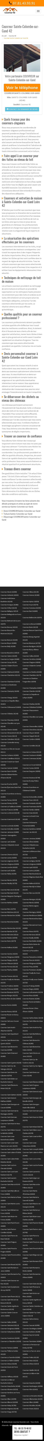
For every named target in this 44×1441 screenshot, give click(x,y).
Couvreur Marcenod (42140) (10, 890)
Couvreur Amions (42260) (31, 595)
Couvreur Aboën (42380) (9, 592)
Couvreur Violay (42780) (8, 1405)
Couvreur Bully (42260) (8, 646)
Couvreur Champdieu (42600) (32, 688)
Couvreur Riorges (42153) (9, 995)
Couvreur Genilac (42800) (31, 810)
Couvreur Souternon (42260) (10, 1338)
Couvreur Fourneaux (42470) (32, 806)
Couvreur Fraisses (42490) (9, 810)
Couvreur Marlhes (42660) (9, 902)
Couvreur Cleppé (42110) (31, 736)
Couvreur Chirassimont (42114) (11, 733)
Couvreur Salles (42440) (8, 1322)
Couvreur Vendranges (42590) (33, 1386)
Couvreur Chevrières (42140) (32, 730)
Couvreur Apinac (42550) (31, 601)
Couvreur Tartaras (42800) (9, 1348)
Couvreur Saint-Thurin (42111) (10, 1296)
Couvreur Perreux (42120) (9, 967)
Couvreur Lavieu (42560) (9, 858)
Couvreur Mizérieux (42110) (10, 912)
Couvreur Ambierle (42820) (9, 595)
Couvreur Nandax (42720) (9, 931)
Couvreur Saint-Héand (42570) (32, 1127)
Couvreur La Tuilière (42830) (10, 1360)
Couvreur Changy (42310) (9, 697)
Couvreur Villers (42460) (30, 1402)
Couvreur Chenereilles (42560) (33, 726)
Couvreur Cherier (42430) (9, 730)
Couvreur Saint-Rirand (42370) (10, 1264)
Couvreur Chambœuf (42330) (10, 681)
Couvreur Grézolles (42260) (10, 829)
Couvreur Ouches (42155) (9, 954)
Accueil (4, 36)
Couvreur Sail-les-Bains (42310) (33, 1018)
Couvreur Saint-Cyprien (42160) (11, 1063)
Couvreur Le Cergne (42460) (10, 659)
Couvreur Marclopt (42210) (9, 893)
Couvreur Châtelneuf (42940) (32, 707)
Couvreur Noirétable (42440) (32, 941)
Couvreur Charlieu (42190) (31, 704)
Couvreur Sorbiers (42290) (31, 1332)
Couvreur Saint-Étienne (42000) (33, 1082)
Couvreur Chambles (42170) (32, 675)
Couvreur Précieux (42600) (9, 989)
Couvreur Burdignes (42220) (32, 646)
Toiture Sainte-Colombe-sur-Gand (18, 514)
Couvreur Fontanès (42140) (32, 803)
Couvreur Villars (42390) (8, 1399)
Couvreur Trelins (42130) (31, 1357)
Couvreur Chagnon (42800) (31, 662)
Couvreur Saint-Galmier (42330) (11, 1095)
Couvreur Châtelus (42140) (9, 713)
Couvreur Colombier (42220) (10, 739)
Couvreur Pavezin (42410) (31, 960)
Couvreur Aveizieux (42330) (32, 608)
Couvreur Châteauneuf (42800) (11, 707)
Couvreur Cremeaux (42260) (32, 758)
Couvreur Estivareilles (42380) (32, 797)
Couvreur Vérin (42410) (30, 1389)
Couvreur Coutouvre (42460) (32, 755)
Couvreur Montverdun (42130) (11, 928)
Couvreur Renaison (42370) (10, 992)
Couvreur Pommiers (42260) (32, 970)
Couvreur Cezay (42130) (8, 662)
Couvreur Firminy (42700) (9, 803)
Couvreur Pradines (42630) (9, 986)
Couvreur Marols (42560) (31, 902)
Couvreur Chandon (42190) (31, 691)
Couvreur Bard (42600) (30, 611)
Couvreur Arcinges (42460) (9, 605)
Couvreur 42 (12, 36)
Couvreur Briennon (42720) (31, 643)
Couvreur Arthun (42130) (9, 608)
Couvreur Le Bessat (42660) (32, 624)
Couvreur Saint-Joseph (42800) (33, 1149)
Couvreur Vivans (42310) (31, 1408)
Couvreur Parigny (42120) (9, 960)
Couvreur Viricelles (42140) (31, 1405)
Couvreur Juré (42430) (8, 842)
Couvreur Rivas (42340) (30, 995)
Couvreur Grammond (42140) (10, 819)
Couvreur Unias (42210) (30, 1360)
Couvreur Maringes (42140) (32, 899)
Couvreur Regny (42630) (31, 989)
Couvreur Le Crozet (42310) (32, 765)
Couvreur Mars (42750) (8, 909)
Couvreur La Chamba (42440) (32, 672)
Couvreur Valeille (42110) (31, 1370)
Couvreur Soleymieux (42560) (10, 1332)
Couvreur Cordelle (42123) (31, 746)
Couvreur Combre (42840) (31, 739)
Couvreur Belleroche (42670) (32, 617)
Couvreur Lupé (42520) (30, 867)
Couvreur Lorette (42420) (9, 867)
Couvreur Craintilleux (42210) (10, 758)
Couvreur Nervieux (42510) (31, 934)
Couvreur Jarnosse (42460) (10, 832)
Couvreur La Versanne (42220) (32, 1396)
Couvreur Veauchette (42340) (10, 1386)
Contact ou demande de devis (22, 109)
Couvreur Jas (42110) (30, 832)
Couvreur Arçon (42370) (30, 605)
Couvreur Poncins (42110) (9, 976)
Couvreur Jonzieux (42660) (31, 838)
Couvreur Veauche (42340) (31, 1383)
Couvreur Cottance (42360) (10, 755)
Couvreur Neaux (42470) (30, 931)
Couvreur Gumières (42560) (32, 829)
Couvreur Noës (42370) (8, 941)
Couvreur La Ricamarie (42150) (33, 992)
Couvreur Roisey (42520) (9, 1011)
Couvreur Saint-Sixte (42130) (32, 1284)
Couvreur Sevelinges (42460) (32, 1328)
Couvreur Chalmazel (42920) (10, 672)
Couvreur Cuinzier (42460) (9, 768)
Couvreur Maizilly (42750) (9, 883)
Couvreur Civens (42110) (9, 736)
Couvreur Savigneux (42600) (10, 1328)
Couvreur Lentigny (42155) (31, 861)
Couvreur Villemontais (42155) (32, 1399)
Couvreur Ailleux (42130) (30, 592)
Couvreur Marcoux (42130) (31, 893)
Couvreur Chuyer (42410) (31, 733)
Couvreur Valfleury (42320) (9, 1376)
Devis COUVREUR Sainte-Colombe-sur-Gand (22, 511)
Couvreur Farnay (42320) (9, 800)
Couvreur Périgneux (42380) (32, 963)
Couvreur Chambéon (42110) (10, 675)
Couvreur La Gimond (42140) (10, 813)
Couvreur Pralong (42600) (31, 986)
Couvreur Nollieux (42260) (9, 947)
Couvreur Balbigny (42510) (9, 611)
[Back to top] (37, 1434)
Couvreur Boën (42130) (30, 627)
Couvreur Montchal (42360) (9, 922)
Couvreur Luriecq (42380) (31, 870)
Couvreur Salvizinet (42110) (10, 1325)
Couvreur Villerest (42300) (9, 1402)
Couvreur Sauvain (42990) (31, 1325)
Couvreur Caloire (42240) (9, 656)
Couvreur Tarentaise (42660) (32, 1341)
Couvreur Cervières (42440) (32, 659)
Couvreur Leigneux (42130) (9, 861)
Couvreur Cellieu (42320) (31, 656)
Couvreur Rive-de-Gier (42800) (11, 999)
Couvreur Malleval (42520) (31, 883)
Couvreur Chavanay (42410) (10, 720)
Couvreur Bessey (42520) (9, 627)
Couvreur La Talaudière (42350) (11, 1341)
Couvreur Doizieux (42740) (31, 778)
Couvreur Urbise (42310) (31, 1364)
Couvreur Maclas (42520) (9, 880)
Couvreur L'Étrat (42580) (30, 842)
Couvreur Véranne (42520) (9, 1389)
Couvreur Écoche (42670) (9, 784)
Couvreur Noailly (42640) (31, 938)
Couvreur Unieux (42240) (9, 1364)
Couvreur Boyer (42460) (8, 643)
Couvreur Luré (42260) (8, 870)
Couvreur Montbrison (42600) (32, 915)
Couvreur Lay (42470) (30, 858)
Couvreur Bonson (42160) (9, 640)
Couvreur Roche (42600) (9, 1005)
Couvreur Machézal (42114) (32, 874)
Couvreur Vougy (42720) (8, 1412)
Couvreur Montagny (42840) (32, 912)
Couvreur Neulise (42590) (9, 938)
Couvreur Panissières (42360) (32, 957)
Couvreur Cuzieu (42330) (31, 768)
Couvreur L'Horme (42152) (9, 854)
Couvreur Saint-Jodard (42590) (11, 1149)
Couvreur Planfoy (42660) (9, 970)
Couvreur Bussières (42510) (10, 653)
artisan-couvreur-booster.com (18, 1422)
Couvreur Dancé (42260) (8, 771)
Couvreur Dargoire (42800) (31, 771)
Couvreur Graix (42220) (30, 813)
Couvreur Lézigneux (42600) (32, 864)
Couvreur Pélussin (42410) (9, 963)
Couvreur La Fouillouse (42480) (11, 806)
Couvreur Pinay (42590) (30, 967)
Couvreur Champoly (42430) (10, 691)
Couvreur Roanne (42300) (31, 999)
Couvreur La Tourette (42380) (10, 1357)
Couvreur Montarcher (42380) (10, 915)
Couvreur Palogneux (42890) (10, 957)
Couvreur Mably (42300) (8, 874)
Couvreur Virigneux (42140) (9, 1408)
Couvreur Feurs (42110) (30, 800)
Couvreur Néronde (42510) (9, 934)
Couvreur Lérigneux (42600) (10, 864)
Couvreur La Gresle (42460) (10, 826)
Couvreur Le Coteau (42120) (32, 752)
